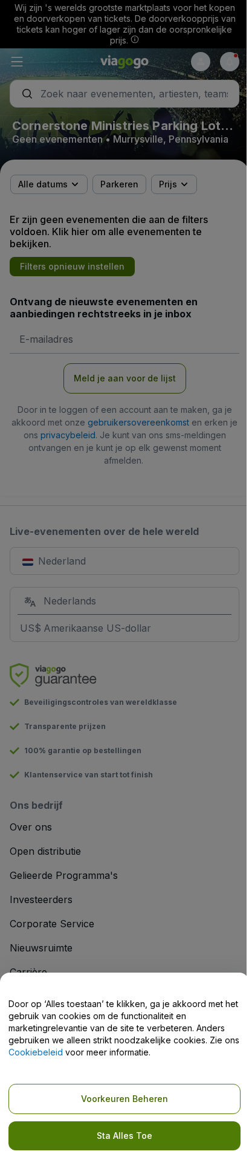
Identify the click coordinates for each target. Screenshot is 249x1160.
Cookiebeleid (35, 1052)
